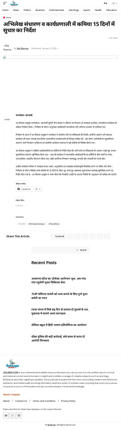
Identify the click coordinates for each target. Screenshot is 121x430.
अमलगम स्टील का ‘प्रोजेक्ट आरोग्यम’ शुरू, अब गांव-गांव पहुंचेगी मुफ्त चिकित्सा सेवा (59, 280)
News (8, 17)
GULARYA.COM (10, 372)
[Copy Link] (28, 38)
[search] (100, 3)
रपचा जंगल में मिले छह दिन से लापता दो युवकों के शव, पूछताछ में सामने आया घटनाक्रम (60, 311)
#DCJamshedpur (37, 224)
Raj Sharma (22, 48)
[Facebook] (19, 415)
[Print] (33, 38)
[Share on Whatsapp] (16, 38)
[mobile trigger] (6, 3)
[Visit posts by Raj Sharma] (8, 48)
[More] (39, 38)
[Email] (22, 38)
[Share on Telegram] (85, 236)
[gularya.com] (14, 3)
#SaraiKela (54, 224)
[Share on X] (11, 38)
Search (83, 250)
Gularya (51, 425)
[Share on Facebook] (5, 38)
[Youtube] (6, 415)
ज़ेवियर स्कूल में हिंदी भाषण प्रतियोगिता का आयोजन (59, 325)
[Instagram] (12, 415)
